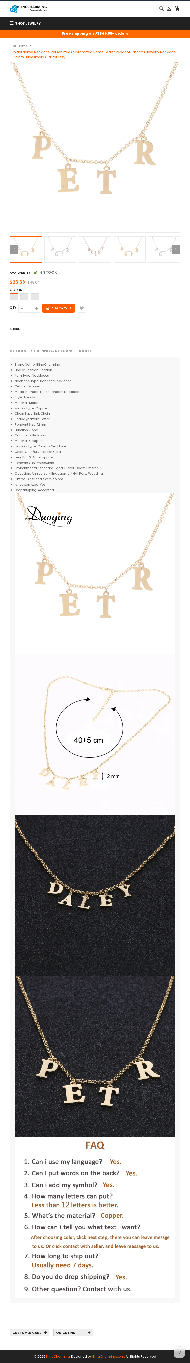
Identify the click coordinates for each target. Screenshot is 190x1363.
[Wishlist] (81, 308)
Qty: (13, 307)
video (85, 351)
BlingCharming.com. (108, 1356)
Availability (20, 272)
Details (18, 351)
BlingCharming (58, 1356)
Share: (15, 329)
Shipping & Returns (52, 351)
